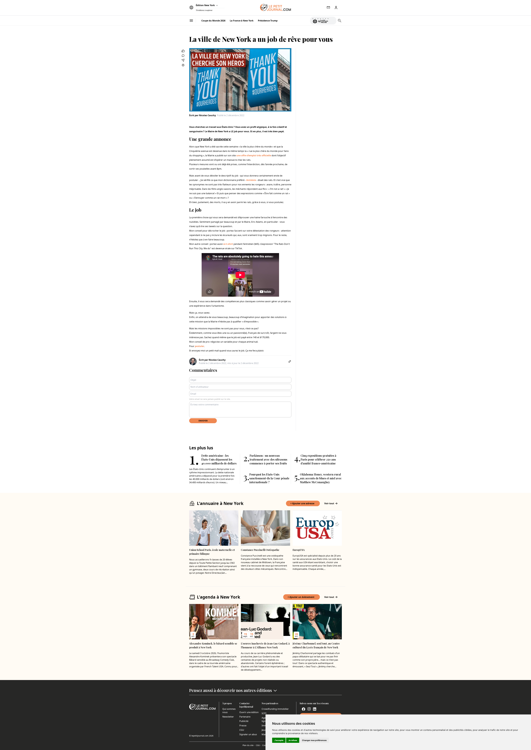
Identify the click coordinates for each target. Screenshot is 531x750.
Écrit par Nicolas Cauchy (202, 115)
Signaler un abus (248, 734)
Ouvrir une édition (249, 712)
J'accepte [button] (278, 740)
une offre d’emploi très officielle (254, 155)
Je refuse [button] (292, 740)
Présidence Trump (268, 20)
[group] (332, 20)
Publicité (243, 721)
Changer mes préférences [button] (314, 740)
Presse (242, 725)
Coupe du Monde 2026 (213, 20)
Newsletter (228, 716)
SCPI (264, 713)
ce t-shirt (228, 243)
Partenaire (244, 716)
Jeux (264, 729)
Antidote (251, 180)
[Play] (332, 20)
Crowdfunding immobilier (275, 708)
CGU (241, 729)
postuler (199, 346)
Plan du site (249, 745)
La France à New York (241, 20)
